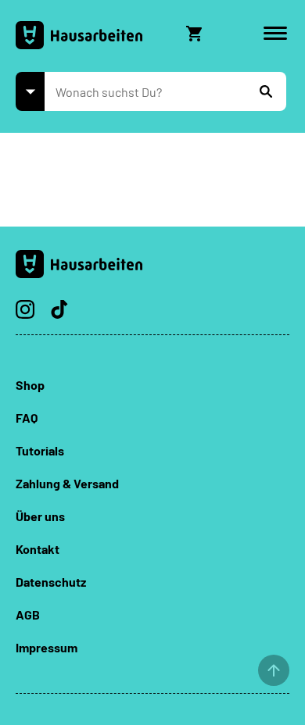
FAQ (27, 417)
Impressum (46, 647)
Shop (30, 384)
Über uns (40, 516)
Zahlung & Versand (67, 483)
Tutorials (40, 450)
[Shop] (30, 91)
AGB (28, 614)
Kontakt (37, 548)
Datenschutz (51, 581)
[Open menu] (275, 34)
